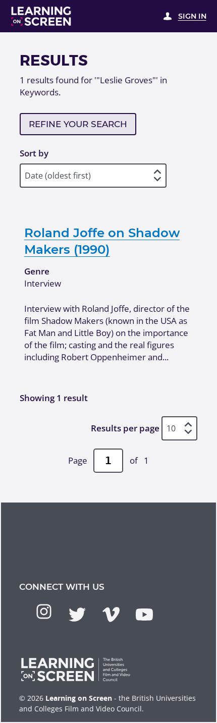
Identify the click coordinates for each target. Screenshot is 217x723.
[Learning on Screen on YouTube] (144, 614)
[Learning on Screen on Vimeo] (111, 614)
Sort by (34, 153)
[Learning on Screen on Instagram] (43, 611)
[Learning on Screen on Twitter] (77, 614)
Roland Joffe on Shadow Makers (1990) (102, 240)
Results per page (125, 428)
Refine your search (78, 124)
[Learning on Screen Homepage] (41, 16)
